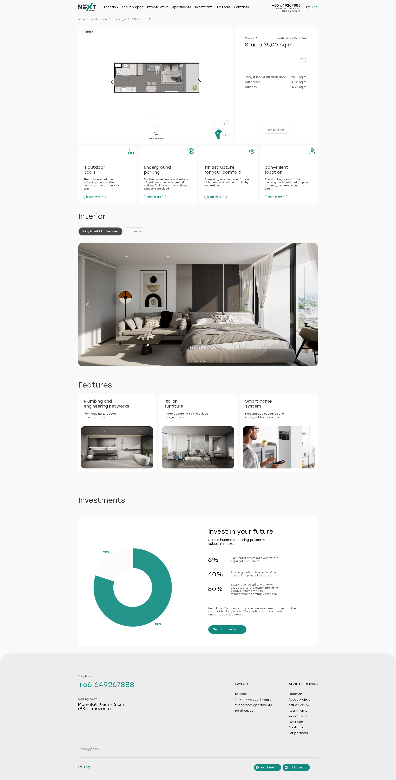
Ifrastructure (299, 705)
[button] (276, 130)
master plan (99, 19)
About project (299, 699)
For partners (298, 733)
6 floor (136, 19)
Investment (203, 7)
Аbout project (132, 7)
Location (111, 7)
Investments (298, 716)
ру (308, 7)
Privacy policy (89, 749)
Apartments (181, 7)
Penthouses (244, 710)
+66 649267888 (286, 5)
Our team (223, 7)
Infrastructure (158, 7)
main (81, 19)
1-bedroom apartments (253, 699)
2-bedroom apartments (253, 705)
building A (119, 19)
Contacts (241, 7)
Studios (241, 694)
